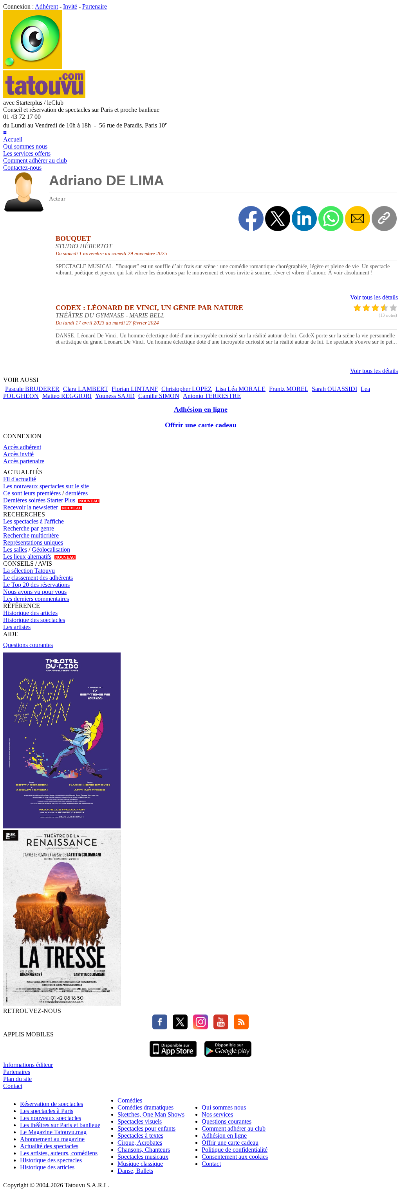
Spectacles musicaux (142, 1156)
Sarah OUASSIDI (334, 388)
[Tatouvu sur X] (178, 1027)
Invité (70, 6)
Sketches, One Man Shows (150, 1114)
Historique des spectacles (34, 620)
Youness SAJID (115, 396)
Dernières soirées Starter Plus (39, 500)
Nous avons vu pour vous (35, 591)
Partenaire (94, 6)
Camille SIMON (158, 396)
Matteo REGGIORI (67, 396)
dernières (76, 493)
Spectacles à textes (140, 1135)
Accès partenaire (23, 461)
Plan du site (17, 1078)
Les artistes (17, 627)
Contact (12, 1086)
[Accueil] (32, 66)
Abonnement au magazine (52, 1139)
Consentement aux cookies (235, 1156)
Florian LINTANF (135, 388)
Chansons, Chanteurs (143, 1149)
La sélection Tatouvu (29, 570)
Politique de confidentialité (234, 1149)
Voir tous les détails (374, 297)
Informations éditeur (28, 1064)
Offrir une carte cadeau (201, 425)
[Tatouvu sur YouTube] (219, 1027)
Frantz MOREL (288, 388)
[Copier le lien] (384, 218)
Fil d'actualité (19, 479)
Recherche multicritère (31, 535)
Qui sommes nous (25, 146)
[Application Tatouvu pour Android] (228, 1057)
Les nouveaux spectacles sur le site (46, 486)
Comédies (129, 1100)
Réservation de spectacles (51, 1104)
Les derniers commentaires (36, 598)
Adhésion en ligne (201, 409)
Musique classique (140, 1163)
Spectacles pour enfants (146, 1128)
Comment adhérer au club (35, 160)
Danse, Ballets (135, 1170)
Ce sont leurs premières (32, 493)
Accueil (12, 139)
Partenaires (16, 1071)
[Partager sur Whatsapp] (330, 218)
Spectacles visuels (139, 1121)
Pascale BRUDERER (32, 388)
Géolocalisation (51, 549)
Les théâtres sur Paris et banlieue (60, 1125)
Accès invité (18, 454)
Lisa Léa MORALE (240, 388)
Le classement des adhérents (38, 577)
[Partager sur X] (277, 218)
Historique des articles (30, 612)
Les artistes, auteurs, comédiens (59, 1153)
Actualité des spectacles (49, 1146)
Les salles (15, 549)
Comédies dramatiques (145, 1107)
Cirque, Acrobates (139, 1142)
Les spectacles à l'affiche (33, 521)
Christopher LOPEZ (186, 388)
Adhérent (46, 6)
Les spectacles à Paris (46, 1111)
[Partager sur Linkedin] (304, 218)
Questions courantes (28, 645)
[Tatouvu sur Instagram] (198, 1027)
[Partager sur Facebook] (251, 218)
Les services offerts (27, 153)
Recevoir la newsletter (30, 507)
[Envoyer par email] (357, 218)
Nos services (217, 1114)
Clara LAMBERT (85, 388)
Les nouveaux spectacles (50, 1118)
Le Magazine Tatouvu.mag (53, 1132)
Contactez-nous (22, 167)
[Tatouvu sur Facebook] (159, 1027)
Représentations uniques (33, 542)
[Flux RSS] (239, 1027)
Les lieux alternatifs (27, 556)
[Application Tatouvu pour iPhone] (173, 1057)
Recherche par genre (28, 528)
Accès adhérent (22, 447)
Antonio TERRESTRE (212, 396)
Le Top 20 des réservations (36, 584)
